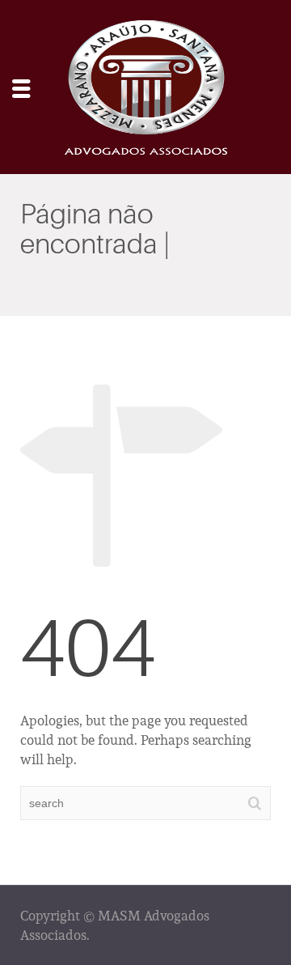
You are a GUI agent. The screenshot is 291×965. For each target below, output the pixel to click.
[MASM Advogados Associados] (145, 85)
